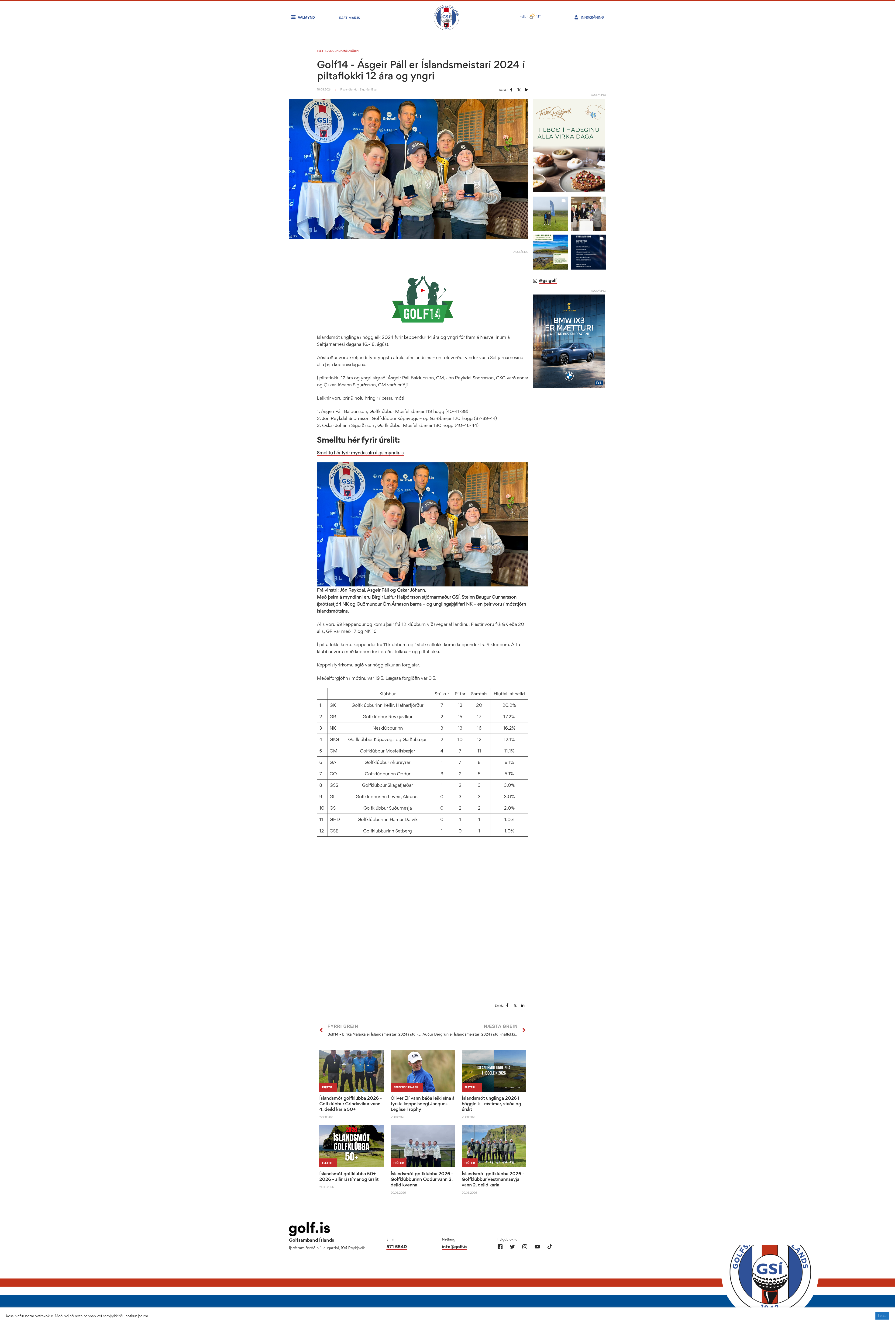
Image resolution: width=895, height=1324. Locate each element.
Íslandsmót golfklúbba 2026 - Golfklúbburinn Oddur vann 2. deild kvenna (422, 1179)
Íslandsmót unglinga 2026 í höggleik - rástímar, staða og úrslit (491, 1103)
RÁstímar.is (349, 18)
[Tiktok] (549, 1246)
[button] (550, 214)
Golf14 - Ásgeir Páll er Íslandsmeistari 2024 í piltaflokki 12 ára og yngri (421, 70)
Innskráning (592, 17)
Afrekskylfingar (405, 1087)
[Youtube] (537, 1246)
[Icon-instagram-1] (524, 1246)
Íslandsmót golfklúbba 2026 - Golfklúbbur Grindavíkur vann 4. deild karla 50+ (350, 1103)
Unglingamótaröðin (343, 50)
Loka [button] (882, 1315)
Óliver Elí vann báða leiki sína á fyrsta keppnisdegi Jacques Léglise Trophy (422, 1103)
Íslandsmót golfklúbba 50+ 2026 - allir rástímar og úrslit (349, 1176)
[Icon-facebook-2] (500, 1246)
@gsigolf (548, 280)
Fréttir (322, 50)
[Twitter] (512, 1246)
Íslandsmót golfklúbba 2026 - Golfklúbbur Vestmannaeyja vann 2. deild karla (493, 1179)
